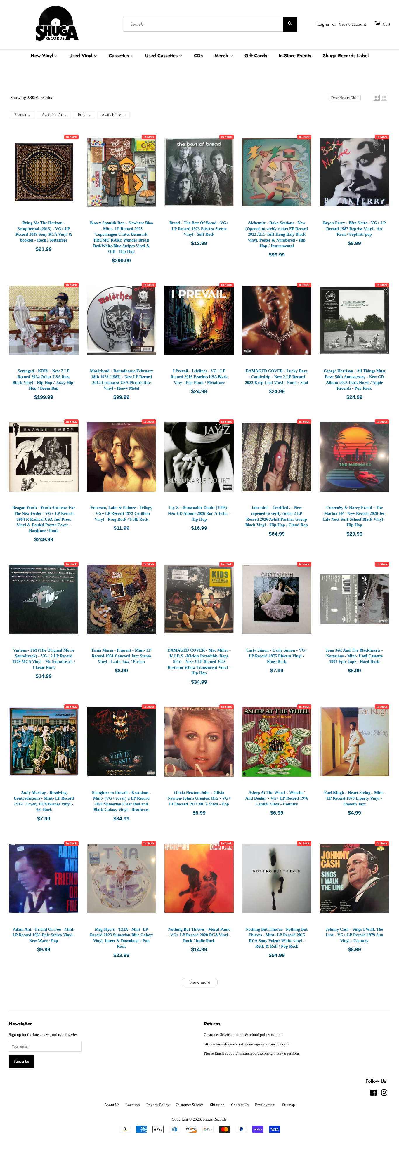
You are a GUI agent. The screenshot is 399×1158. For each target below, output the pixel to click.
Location (133, 1105)
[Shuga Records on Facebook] (373, 1094)
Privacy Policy (157, 1105)
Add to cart (44, 178)
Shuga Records (214, 1119)
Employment (265, 1105)
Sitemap (288, 1105)
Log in (323, 24)
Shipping (217, 1105)
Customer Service (190, 1105)
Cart (386, 24)
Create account (352, 24)
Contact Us (240, 1105)
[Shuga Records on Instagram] (384, 1094)
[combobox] (210, 24)
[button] (377, 98)
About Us (111, 1105)
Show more (199, 982)
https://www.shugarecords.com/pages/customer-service (247, 1044)
